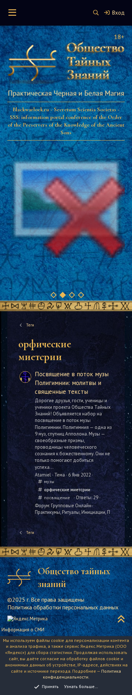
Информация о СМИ (22, 630)
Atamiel (43, 475)
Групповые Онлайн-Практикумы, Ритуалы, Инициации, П (72, 508)
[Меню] (12, 13)
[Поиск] (95, 12)
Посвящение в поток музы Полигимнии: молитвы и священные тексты (72, 383)
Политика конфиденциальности (82, 674)
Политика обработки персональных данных (62, 607)
